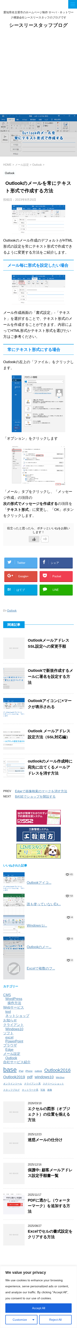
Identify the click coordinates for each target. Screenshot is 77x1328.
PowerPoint (14, 1041)
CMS (7, 995)
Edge (9, 1049)
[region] (38, 1297)
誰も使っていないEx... (44, 904)
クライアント (13, 1025)
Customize (20, 1319)
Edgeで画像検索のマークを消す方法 (41, 791)
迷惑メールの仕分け (45, 1140)
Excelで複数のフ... (41, 968)
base (10, 1070)
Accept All (38, 1308)
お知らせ (10, 1020)
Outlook (12, 610)
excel (9, 1037)
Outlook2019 (14, 1077)
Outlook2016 (57, 1070)
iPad (21, 1071)
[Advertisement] (38, 73)
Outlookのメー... (39, 947)
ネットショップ (17, 1016)
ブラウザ (10, 1045)
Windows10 (14, 1029)
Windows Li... (37, 925)
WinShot (60, 1077)
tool (8, 1012)
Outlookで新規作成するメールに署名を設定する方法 (50, 676)
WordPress (13, 999)
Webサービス (13, 1007)
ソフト (8, 1033)
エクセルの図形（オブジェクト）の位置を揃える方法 (49, 1114)
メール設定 (11, 1054)
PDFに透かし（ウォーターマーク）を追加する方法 (49, 1206)
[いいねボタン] (34, 539)
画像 (49, 1090)
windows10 (44, 1077)
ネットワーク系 (30, 1090)
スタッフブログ (11, 1090)
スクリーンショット (53, 1083)
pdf (30, 1077)
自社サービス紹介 (17, 1062)
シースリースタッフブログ (38, 25)
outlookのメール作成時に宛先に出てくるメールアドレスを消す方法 (50, 767)
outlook (38, 1071)
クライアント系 (32, 1083)
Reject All (55, 1319)
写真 (42, 1090)
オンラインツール (12, 1083)
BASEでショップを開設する (35, 796)
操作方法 (14, 1003)
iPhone (29, 1071)
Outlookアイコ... (39, 882)
